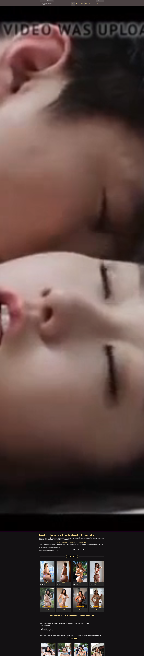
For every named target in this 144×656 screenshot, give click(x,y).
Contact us (91, 3)
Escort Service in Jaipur (99, 3)
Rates (86, 3)
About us (77, 3)
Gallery (82, 3)
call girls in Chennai (82, 620)
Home (73, 3)
